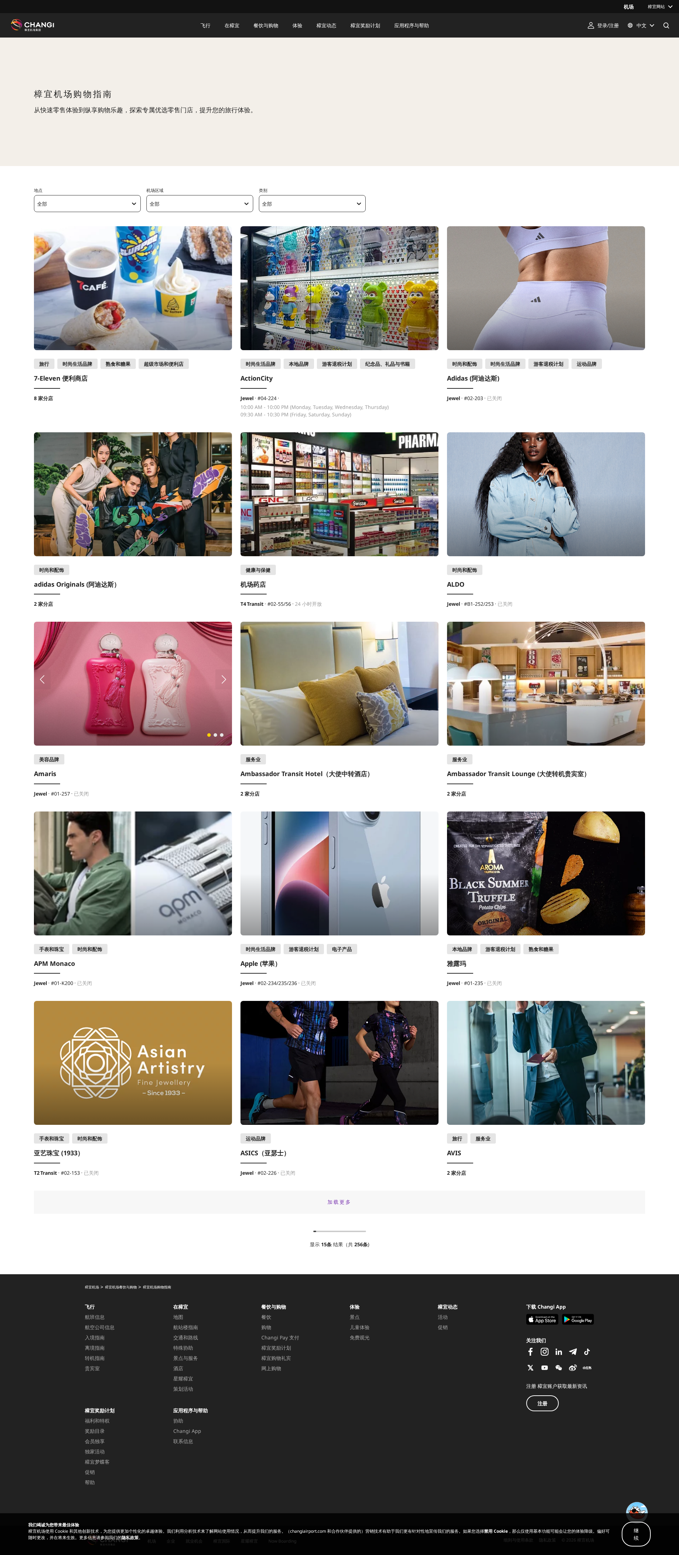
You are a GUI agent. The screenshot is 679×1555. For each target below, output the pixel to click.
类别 (263, 190)
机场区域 (154, 190)
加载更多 (339, 1201)
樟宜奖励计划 (100, 1410)
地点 (38, 190)
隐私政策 (130, 1537)
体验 (355, 1306)
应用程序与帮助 (190, 1410)
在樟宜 (180, 1306)
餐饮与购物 (273, 1306)
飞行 (90, 1306)
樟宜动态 (448, 1306)
